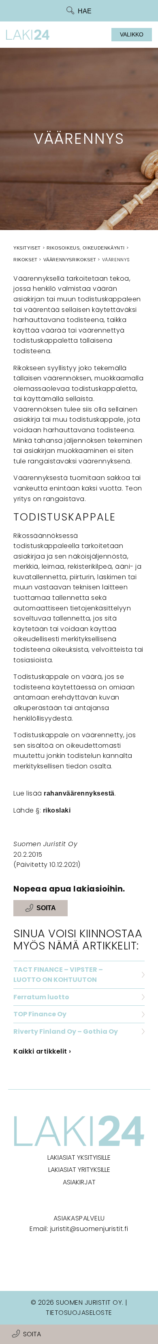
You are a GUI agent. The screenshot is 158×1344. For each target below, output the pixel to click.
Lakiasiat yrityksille (79, 1169)
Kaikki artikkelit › (42, 1051)
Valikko (131, 34)
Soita (32, 1334)
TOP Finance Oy (39, 1014)
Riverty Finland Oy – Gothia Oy (65, 1031)
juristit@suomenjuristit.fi (89, 1228)
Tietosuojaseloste (79, 1312)
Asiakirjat (79, 1182)
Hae (85, 11)
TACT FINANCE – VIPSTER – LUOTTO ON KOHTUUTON (58, 975)
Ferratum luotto (41, 997)
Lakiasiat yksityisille (79, 1157)
